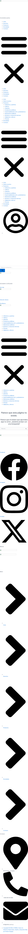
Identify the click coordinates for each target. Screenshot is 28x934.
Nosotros (5, 23)
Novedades (6, 27)
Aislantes (7, 108)
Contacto (5, 28)
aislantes (5, 319)
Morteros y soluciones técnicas (13, 115)
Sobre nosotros (7, 101)
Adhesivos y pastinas (10, 104)
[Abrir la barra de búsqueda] (0, 265)
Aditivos (7, 106)
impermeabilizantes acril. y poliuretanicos (15, 111)
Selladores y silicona (10, 117)
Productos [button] (6, 103)
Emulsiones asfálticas (10, 110)
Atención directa (4, 299)
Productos (6, 25)
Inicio (4, 21)
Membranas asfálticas (10, 113)
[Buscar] (2, 270)
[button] (14, 59)
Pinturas (7, 119)
